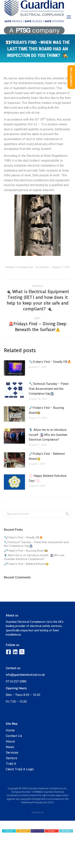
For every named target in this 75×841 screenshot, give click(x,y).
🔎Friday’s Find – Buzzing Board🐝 (46, 410)
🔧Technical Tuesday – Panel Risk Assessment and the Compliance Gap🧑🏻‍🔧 (48, 388)
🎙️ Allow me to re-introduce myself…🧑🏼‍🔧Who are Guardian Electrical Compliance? (48, 434)
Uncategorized (24, 267)
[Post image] (14, 368)
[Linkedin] (15, 651)
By (42, 267)
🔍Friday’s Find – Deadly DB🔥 (50, 362)
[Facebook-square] (8, 651)
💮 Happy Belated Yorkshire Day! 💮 (48, 478)
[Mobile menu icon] (69, 17)
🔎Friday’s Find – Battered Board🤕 (47, 456)
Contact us (37, 812)
